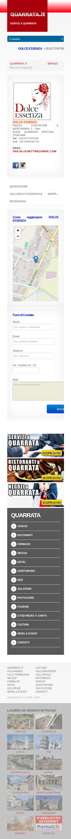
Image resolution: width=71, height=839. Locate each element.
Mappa (52, 193)
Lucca (20, 752)
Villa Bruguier (46, 671)
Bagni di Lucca (20, 772)
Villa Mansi (15, 671)
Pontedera (49, 813)
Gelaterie (25, 588)
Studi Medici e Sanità (32, 615)
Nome (16, 321)
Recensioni (18, 201)
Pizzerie (23, 606)
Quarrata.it (18, 63)
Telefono (18, 350)
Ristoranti (25, 535)
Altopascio (49, 731)
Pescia (20, 813)
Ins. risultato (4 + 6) (24, 365)
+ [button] (18, 230)
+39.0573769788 (54, 48)
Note (15, 379)
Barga (48, 772)
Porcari (20, 731)
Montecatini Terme (49, 792)
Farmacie (24, 544)
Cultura (23, 624)
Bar (20, 579)
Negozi (22, 553)
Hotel (22, 562)
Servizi (53, 63)
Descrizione (19, 186)
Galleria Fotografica (26, 193)
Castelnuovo (20, 792)
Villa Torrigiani (18, 674)
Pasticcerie (26, 597)
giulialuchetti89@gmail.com (34, 151)
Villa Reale (43, 674)
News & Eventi (27, 633)
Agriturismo (26, 571)
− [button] (18, 236)
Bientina (20, 833)
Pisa (48, 752)
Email (16, 336)
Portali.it (49, 833)
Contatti (24, 642)
